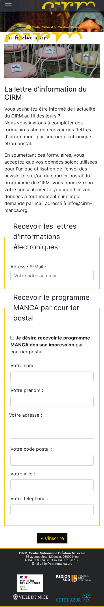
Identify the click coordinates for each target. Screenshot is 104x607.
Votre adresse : (25, 415)
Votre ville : (24, 474)
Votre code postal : (32, 449)
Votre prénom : (26, 390)
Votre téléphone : (30, 498)
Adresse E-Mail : (29, 267)
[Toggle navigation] (8, 6)
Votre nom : (23, 365)
